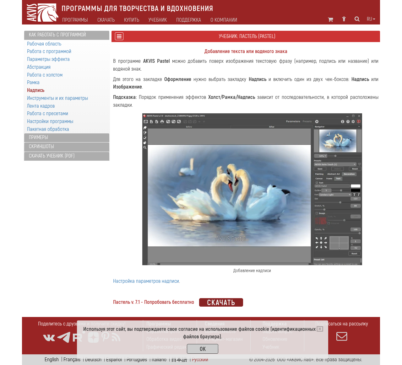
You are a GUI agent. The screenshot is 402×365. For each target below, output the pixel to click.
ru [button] (369, 19)
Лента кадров (41, 106)
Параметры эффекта (48, 59)
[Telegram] (63, 337)
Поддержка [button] (188, 20)
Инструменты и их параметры (57, 98)
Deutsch (93, 359)
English (52, 359)
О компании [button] (223, 20)
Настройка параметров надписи (146, 281)
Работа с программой (49, 51)
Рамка (33, 82)
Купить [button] (131, 20)
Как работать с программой (57, 35)
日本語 (179, 359)
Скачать (106, 20)
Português (137, 359)
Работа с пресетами (47, 113)
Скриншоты (41, 146)
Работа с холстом (44, 75)
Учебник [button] (158, 20)
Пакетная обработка (48, 129)
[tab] (66, 35)
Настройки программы (50, 121)
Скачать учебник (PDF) (51, 156)
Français (71, 359)
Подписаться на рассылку (341, 323)
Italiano (159, 359)
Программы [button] (75, 20)
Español (114, 359)
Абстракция (39, 67)
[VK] (49, 337)
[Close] (320, 328)
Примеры (38, 137)
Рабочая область (44, 43)
